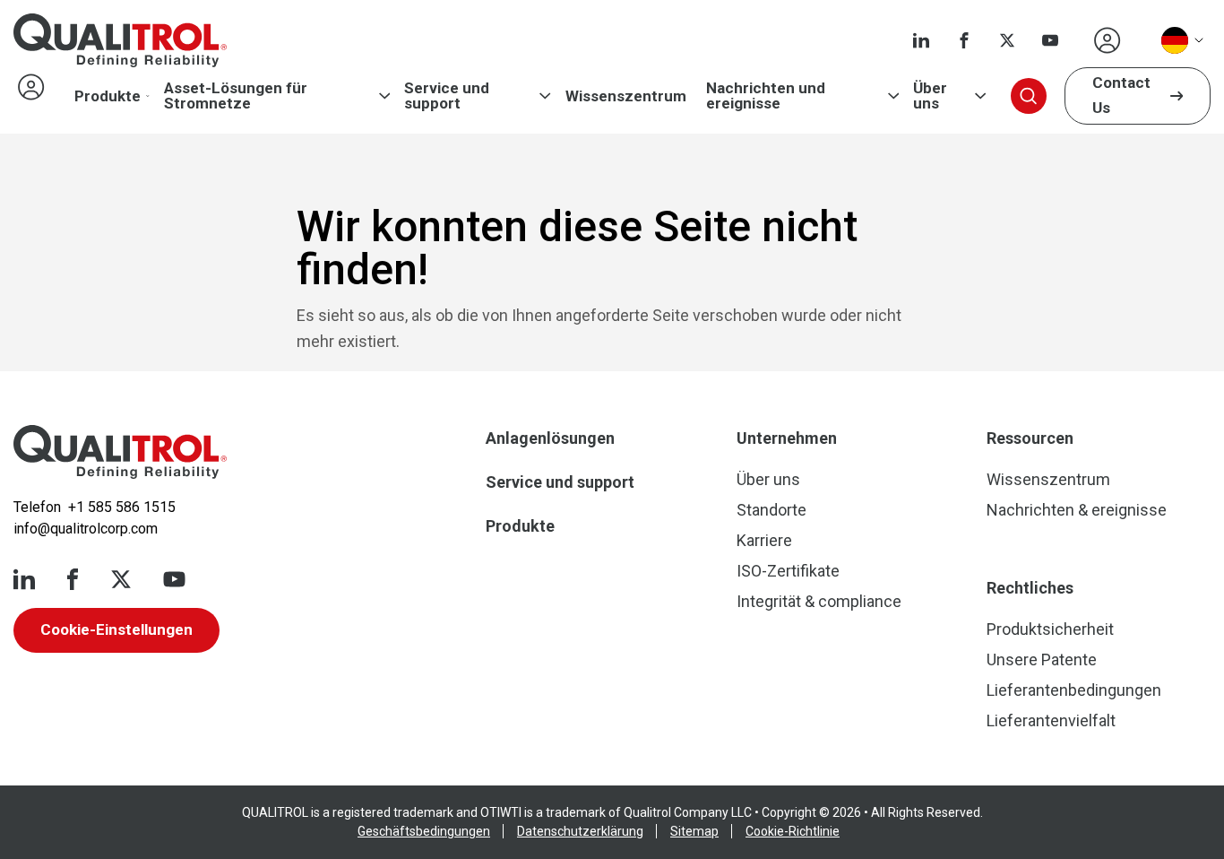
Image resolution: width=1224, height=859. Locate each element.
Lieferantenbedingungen (1074, 690)
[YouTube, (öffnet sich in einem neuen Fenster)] (1050, 40)
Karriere (764, 540)
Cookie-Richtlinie (793, 831)
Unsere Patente (1042, 659)
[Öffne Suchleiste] (1029, 96)
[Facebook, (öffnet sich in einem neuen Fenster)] (964, 40)
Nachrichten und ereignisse (765, 96)
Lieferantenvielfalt (1051, 720)
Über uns (930, 96)
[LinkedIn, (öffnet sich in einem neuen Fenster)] (921, 40)
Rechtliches (1030, 587)
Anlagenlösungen (550, 438)
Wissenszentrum (625, 96)
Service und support (446, 96)
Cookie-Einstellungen (116, 629)
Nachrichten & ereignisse (1077, 509)
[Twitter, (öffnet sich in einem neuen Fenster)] (1007, 40)
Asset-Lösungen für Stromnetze (235, 96)
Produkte (107, 96)
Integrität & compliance (819, 601)
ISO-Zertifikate (788, 570)
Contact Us (1121, 95)
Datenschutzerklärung (580, 831)
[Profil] (1107, 40)
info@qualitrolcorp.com (85, 528)
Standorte (771, 509)
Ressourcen (1030, 438)
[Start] (120, 452)
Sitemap (694, 831)
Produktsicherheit (1050, 629)
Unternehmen (787, 438)
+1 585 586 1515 (122, 507)
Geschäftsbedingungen (424, 831)
